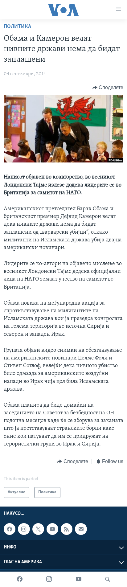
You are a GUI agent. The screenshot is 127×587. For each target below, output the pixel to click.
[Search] (107, 579)
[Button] (108, 88)
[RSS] (66, 529)
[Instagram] (49, 579)
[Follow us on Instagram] (24, 529)
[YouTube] (78, 579)
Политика (17, 27)
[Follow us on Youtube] (52, 529)
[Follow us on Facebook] (9, 529)
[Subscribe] (81, 529)
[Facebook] (19, 579)
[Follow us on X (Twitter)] (38, 529)
